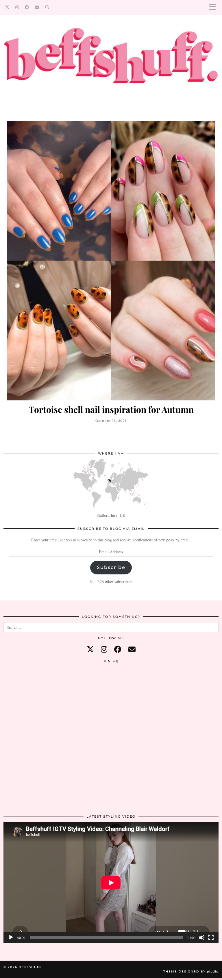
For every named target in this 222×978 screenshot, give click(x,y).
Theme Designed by (191, 971)
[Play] (11, 937)
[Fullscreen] (211, 937)
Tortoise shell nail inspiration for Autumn (111, 409)
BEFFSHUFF (30, 967)
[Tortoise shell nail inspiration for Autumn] (111, 260)
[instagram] (104, 649)
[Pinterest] (39, 703)
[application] (111, 882)
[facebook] (117, 649)
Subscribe (111, 567)
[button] (214, 7)
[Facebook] (27, 7)
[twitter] (90, 649)
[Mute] (202, 937)
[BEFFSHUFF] (111, 60)
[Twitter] (7, 7)
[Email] (37, 7)
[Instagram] (17, 7)
